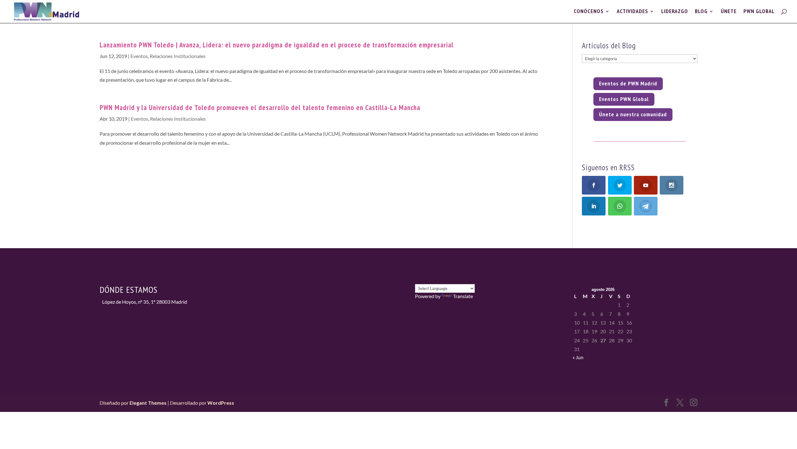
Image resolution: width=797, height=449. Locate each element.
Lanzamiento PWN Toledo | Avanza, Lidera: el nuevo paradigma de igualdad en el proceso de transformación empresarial (277, 44)
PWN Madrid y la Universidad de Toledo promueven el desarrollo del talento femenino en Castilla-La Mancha (260, 107)
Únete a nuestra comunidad (633, 114)
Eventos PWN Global (624, 99)
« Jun (578, 357)
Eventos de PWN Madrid (628, 83)
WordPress (220, 403)
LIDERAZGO (674, 12)
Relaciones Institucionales (177, 56)
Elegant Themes (148, 403)
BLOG (701, 12)
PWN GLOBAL (759, 12)
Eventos (139, 56)
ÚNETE (729, 12)
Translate (463, 296)
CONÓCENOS (589, 12)
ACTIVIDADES (632, 12)
